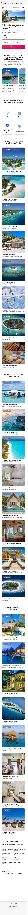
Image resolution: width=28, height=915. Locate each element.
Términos (16, 908)
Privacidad (10, 908)
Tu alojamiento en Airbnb (17, 7)
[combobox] (13, 37)
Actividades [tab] (20, 844)
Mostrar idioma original (17, 3)
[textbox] (7, 42)
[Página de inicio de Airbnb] (3, 7)
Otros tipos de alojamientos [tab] (8, 844)
